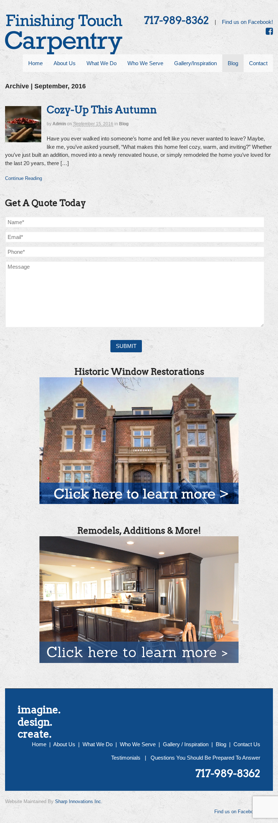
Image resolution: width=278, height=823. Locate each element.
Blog (124, 123)
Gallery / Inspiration (185, 744)
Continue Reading (23, 178)
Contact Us (246, 744)
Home (39, 744)
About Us (64, 744)
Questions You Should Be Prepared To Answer (205, 758)
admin (59, 123)
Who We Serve (138, 744)
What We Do (98, 744)
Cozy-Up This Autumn (102, 110)
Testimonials (125, 758)
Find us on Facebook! (247, 22)
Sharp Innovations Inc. (78, 801)
